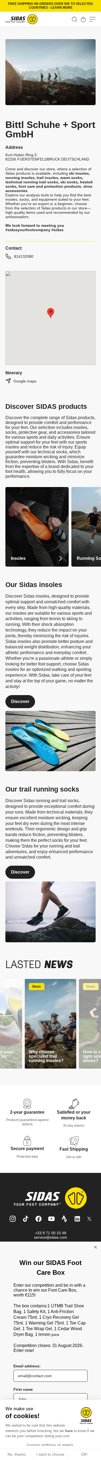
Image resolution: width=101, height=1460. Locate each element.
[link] (83, 19)
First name (23, 1389)
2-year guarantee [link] (27, 1112)
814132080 (23, 256)
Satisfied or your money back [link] (73, 1115)
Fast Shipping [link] (74, 1149)
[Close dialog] (95, 1247)
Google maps (24, 381)
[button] (74, 19)
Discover (20, 701)
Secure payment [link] (27, 1148)
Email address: (27, 1366)
